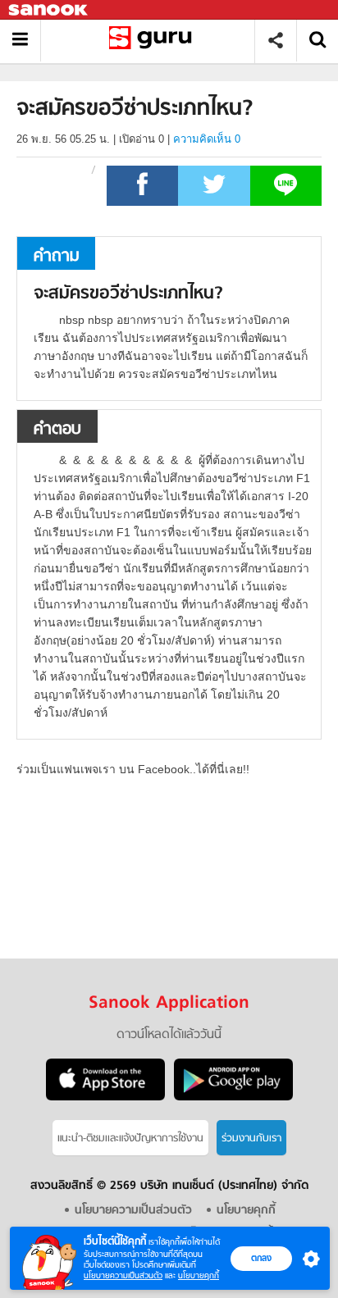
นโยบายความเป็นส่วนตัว (123, 1275)
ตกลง (261, 1258)
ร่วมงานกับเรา (251, 1138)
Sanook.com (49, 10)
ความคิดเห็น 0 (206, 139)
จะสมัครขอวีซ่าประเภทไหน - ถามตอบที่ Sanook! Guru (154, 40)
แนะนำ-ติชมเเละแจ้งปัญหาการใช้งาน (130, 1138)
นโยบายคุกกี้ (198, 1275)
